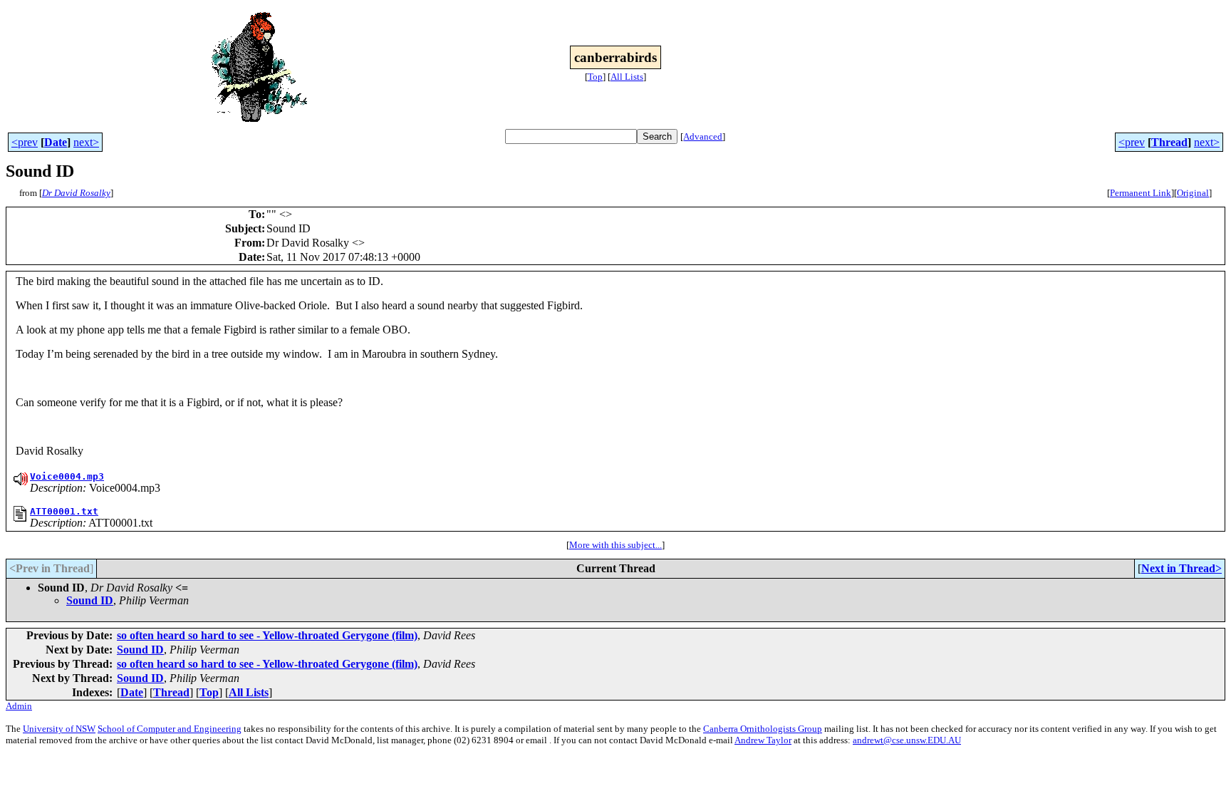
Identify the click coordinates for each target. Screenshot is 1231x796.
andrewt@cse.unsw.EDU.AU (907, 740)
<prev (24, 142)
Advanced (702, 136)
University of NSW (59, 728)
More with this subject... (615, 544)
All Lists (627, 76)
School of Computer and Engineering (169, 728)
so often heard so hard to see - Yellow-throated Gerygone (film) (267, 635)
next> (86, 142)
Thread (1169, 142)
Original (1193, 192)
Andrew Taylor (762, 740)
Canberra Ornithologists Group (762, 728)
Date (55, 142)
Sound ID (89, 600)
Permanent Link (1140, 192)
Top (595, 76)
